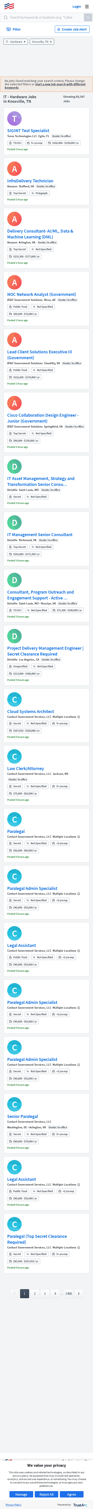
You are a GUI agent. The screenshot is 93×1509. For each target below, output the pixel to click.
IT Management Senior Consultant (39, 534)
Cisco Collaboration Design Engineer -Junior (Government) (43, 418)
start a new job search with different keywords (45, 86)
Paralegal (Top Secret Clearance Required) (37, 1239)
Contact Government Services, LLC (29, 717)
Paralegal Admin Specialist (32, 888)
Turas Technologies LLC (22, 136)
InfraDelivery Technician (30, 180)
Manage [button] (21, 1494)
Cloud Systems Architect (30, 711)
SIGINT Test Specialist (28, 130)
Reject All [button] (46, 1494)
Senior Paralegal (22, 1116)
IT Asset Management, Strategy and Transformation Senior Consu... (40, 481)
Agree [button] (71, 1494)
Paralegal (16, 831)
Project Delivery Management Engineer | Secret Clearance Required (45, 651)
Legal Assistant (21, 945)
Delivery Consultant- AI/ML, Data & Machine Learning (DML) (40, 234)
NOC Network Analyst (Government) (41, 294)
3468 (68, 1293)
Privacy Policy (13, 1504)
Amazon (12, 186)
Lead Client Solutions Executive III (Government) (39, 354)
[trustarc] (79, 1504)
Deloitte (12, 490)
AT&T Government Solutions (25, 300)
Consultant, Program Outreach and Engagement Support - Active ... (40, 595)
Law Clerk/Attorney (25, 768)
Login (76, 6)
